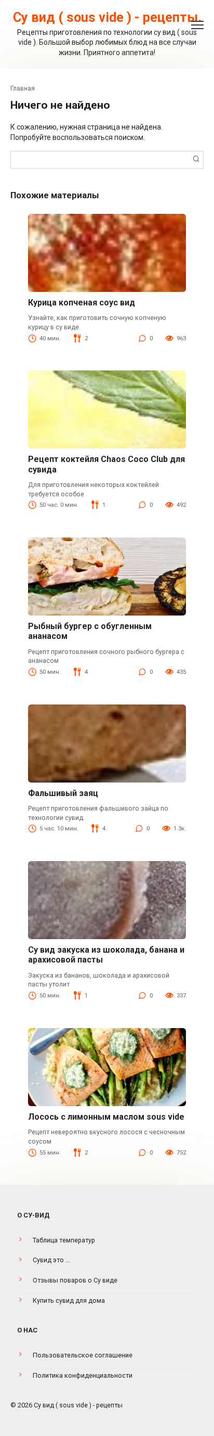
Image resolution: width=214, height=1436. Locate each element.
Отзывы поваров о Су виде (75, 1280)
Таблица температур (64, 1240)
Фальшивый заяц (63, 793)
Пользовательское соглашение (82, 1355)
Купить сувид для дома (69, 1300)
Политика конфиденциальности (82, 1375)
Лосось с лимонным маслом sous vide (106, 1117)
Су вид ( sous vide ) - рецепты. (107, 17)
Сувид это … (51, 1260)
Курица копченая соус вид (81, 302)
